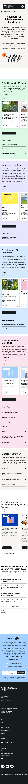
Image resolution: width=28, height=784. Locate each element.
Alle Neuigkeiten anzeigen (8, 553)
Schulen (2, 719)
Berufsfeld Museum (5, 730)
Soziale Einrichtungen (5, 725)
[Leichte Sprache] (12, 766)
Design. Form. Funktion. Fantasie (8, 209)
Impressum (3, 748)
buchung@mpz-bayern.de (6, 711)
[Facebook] (2, 742)
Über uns (3, 733)
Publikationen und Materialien (9, 48)
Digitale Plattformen (21, 48)
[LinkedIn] (11, 742)
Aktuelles (3, 738)
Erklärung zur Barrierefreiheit (7, 753)
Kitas (2, 722)
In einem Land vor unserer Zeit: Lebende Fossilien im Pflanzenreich (10, 119)
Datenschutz (3, 750)
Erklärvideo (4, 183)
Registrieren (21, 672)
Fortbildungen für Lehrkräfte (14, 45)
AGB (2, 758)
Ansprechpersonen (5, 735)
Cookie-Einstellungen (5, 755)
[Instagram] (7, 742)
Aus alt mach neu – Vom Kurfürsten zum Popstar (8, 384)
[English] (3, 766)
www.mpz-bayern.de (5, 712)
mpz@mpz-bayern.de (5, 700)
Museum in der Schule (20, 43)
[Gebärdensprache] (7, 766)
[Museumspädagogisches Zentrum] (9, 6)
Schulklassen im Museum (8, 43)
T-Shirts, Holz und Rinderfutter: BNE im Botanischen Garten (10, 295)
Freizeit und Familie (5, 727)
